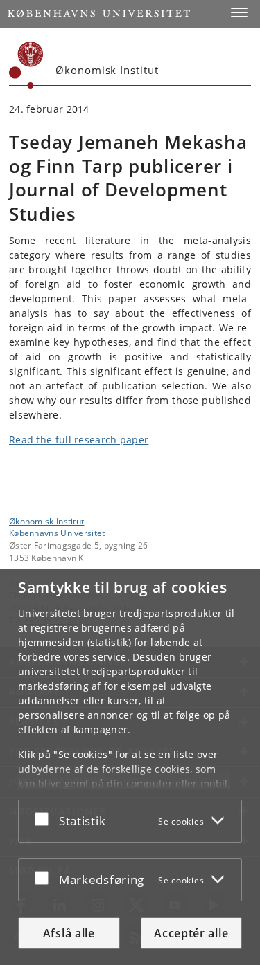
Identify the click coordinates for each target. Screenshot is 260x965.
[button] (239, 12)
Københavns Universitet (57, 532)
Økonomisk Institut (46, 520)
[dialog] (130, 767)
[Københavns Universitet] (26, 65)
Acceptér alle (191, 933)
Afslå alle (69, 933)
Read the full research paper (78, 439)
